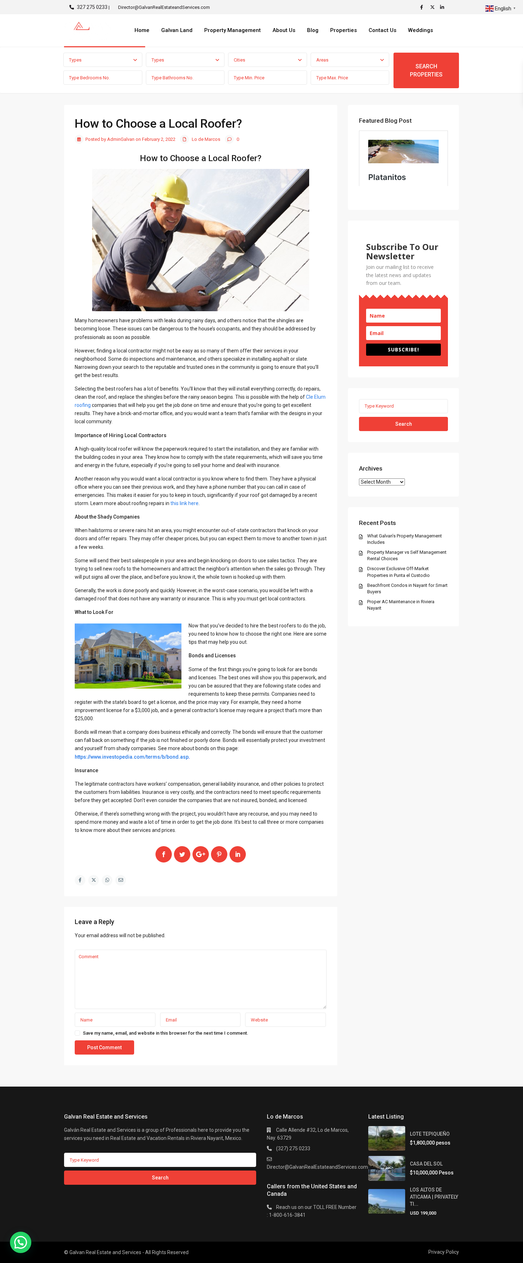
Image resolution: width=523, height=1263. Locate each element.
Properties (343, 30)
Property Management (232, 30)
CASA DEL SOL (426, 1164)
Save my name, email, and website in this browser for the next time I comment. (165, 1033)
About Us (284, 30)
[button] (20, 1242)
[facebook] (423, 7)
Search (403, 424)
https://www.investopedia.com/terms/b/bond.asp (132, 757)
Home (141, 30)
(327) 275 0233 (293, 1148)
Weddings (420, 30)
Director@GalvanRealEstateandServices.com (317, 1167)
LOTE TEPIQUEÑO (430, 1134)
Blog (312, 30)
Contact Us (382, 30)
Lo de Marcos (206, 139)
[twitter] (433, 7)
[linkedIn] (443, 7)
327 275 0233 (92, 7)
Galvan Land (176, 30)
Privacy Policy (443, 1252)
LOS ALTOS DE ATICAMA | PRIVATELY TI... (434, 1197)
